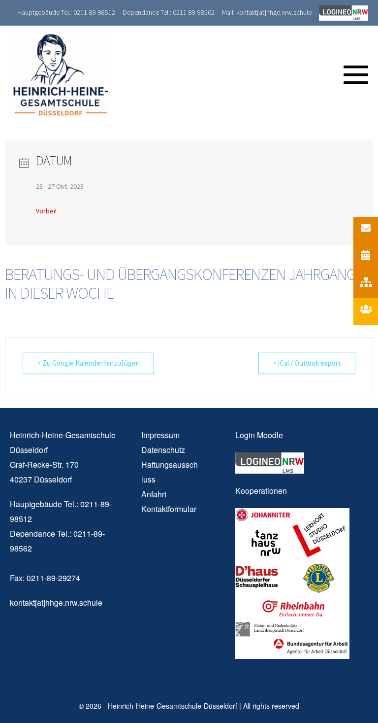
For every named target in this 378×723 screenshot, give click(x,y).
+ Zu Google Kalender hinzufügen (88, 363)
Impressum (160, 435)
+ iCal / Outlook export (307, 363)
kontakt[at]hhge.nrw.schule (56, 602)
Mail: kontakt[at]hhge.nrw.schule (267, 12)
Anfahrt (153, 494)
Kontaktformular (168, 509)
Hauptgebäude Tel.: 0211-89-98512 (66, 12)
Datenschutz (163, 449)
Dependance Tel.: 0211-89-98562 (169, 12)
